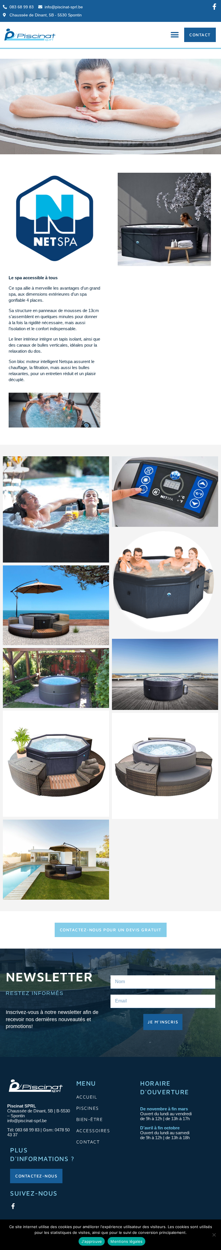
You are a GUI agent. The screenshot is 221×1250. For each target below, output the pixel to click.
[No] (214, 1235)
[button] (174, 34)
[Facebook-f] (214, 6)
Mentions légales (126, 1241)
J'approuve (91, 1241)
